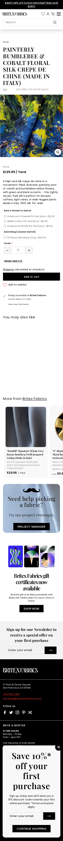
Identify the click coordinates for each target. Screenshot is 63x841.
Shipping (8, 269)
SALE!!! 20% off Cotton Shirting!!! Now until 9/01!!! (31, 4)
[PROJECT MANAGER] (31, 508)
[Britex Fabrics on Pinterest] (24, 712)
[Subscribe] (49, 816)
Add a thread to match (17, 210)
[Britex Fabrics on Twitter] (11, 712)
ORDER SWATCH (13, 261)
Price (6, 167)
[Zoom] (58, 152)
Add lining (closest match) (20, 231)
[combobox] (31, 22)
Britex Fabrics (35, 398)
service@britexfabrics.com (22, 699)
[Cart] (53, 13)
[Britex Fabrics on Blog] (30, 712)
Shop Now (31, 609)
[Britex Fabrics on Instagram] (17, 712)
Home (6, 42)
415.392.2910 (11, 695)
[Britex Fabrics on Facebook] (5, 712)
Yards (7, 243)
